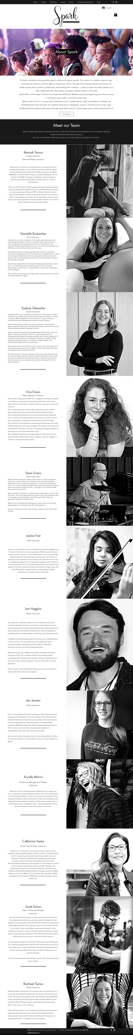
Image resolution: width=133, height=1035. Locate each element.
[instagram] (116, 2)
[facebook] (113, 2)
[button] (115, 14)
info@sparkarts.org (33, 1033)
